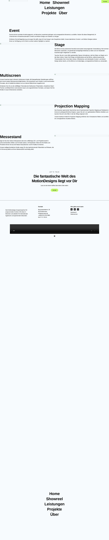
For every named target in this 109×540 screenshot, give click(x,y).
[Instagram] (78, 209)
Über (63, 13)
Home (45, 2)
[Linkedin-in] (75, 209)
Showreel (61, 2)
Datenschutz (74, 214)
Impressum (74, 212)
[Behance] (72, 209)
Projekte (49, 13)
